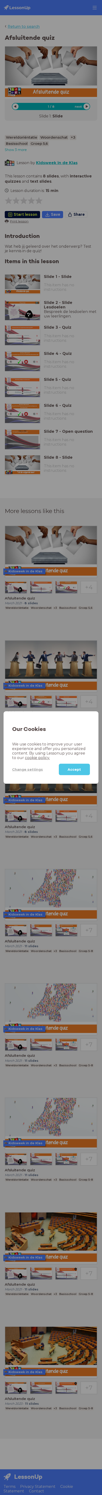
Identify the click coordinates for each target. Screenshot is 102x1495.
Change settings (27, 769)
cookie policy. (37, 757)
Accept (74, 769)
